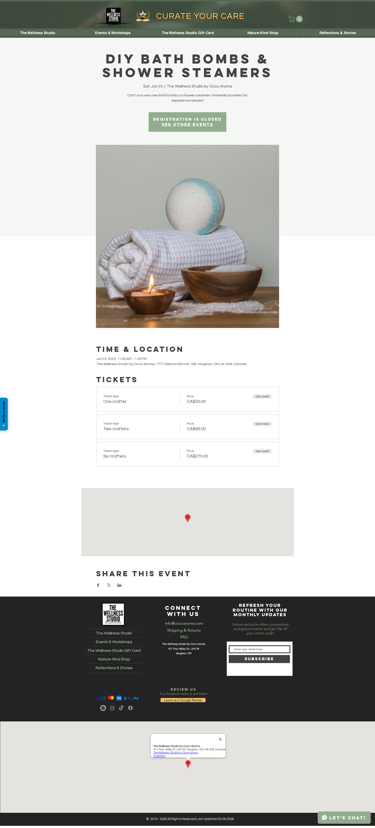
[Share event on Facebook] (98, 585)
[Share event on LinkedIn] (119, 585)
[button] (296, 19)
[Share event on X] (109, 585)
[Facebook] (130, 708)
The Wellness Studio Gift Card (114, 651)
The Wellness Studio (114, 633)
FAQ (184, 637)
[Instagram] (112, 708)
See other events (187, 124)
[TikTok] (121, 708)
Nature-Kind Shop (114, 659)
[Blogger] (103, 708)
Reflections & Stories (114, 668)
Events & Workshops (114, 642)
